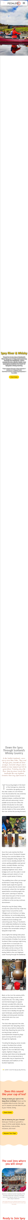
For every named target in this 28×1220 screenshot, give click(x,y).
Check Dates (14, 377)
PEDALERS (13, 3)
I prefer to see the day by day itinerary (15, 1069)
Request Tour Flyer (10, 1133)
